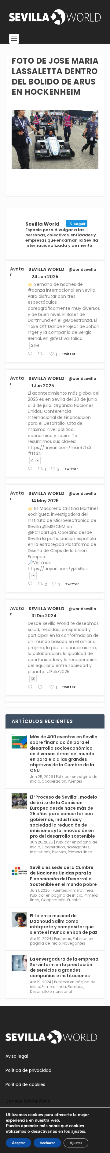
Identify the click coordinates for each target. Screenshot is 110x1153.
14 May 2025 (45, 501)
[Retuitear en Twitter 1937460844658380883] (41, 353)
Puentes (75, 781)
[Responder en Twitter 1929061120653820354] (31, 468)
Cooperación (54, 781)
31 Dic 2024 (44, 616)
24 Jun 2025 (44, 277)
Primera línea (80, 852)
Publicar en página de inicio (56, 895)
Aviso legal (17, 1056)
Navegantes (78, 847)
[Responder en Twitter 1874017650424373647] (31, 687)
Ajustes (76, 1142)
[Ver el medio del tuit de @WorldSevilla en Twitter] (33, 575)
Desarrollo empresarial (51, 991)
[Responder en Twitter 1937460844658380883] (31, 353)
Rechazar (47, 1142)
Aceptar (18, 1142)
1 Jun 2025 (42, 386)
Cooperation (53, 847)
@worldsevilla (82, 269)
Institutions (40, 852)
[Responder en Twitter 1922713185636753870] (31, 583)
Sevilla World (46, 269)
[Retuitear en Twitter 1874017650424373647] (41, 687)
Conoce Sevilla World (28, 1101)
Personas (62, 938)
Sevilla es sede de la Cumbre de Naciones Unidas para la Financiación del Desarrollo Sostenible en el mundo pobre (63, 875)
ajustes (78, 1131)
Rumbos (75, 986)
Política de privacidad (28, 1070)
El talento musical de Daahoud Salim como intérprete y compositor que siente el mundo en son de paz (63, 924)
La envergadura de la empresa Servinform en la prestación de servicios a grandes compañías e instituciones (64, 967)
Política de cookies (25, 1084)
